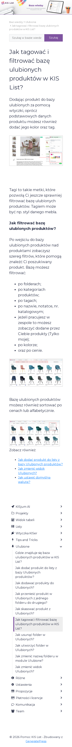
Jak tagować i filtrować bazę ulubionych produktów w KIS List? (37, 624)
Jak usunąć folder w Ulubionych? (30, 637)
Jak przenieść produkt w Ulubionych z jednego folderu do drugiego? (33, 598)
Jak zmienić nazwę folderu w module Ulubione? (36, 658)
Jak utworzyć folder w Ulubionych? (31, 648)
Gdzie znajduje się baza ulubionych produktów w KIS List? (37, 557)
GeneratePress (36, 741)
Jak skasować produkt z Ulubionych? (33, 611)
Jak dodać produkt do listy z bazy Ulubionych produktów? (36, 572)
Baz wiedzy (16, 22)
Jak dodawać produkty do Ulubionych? (34, 585)
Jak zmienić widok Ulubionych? (28, 669)
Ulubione (30, 22)
